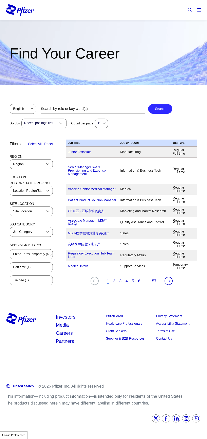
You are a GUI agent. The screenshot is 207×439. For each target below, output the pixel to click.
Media (62, 325)
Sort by (15, 123)
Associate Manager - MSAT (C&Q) (87, 222)
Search (190, 10)
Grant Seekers (116, 331)
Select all (35, 144)
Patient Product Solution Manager (92, 200)
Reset (48, 144)
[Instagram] (186, 418)
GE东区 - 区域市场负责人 (86, 211)
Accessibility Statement (172, 323)
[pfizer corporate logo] (20, 10)
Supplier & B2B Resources (125, 338)
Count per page (82, 123)
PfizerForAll (114, 316)
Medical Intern (78, 266)
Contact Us (164, 338)
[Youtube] (196, 418)
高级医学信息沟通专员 (84, 244)
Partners (65, 341)
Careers (64, 333)
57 (154, 281)
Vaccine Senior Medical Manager (91, 189)
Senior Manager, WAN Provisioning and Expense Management (87, 170)
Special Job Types (26, 245)
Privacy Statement (169, 316)
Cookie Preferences (13, 435)
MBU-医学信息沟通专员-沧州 (89, 233)
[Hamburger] (199, 10)
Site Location (22, 203)
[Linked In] (176, 418)
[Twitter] (156, 418)
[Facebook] (166, 418)
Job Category (22, 224)
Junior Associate (80, 152)
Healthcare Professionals (124, 323)
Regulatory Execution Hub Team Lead (91, 255)
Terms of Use (165, 331)
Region (16, 156)
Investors (65, 317)
